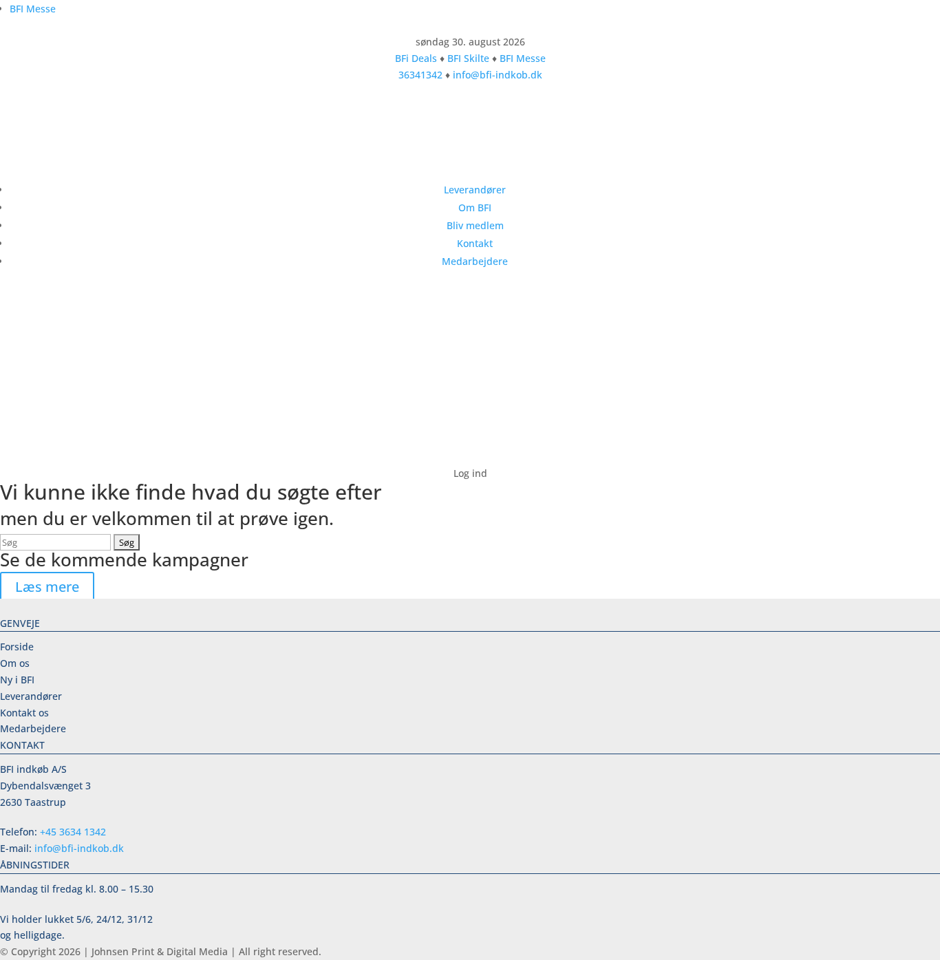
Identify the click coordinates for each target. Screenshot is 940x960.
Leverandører (475, 189)
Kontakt (475, 243)
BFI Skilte (468, 58)
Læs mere (47, 586)
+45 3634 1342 (73, 831)
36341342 (420, 74)
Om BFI (474, 207)
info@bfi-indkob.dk (497, 74)
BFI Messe (33, 8)
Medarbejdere (475, 261)
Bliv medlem (475, 225)
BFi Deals (416, 58)
